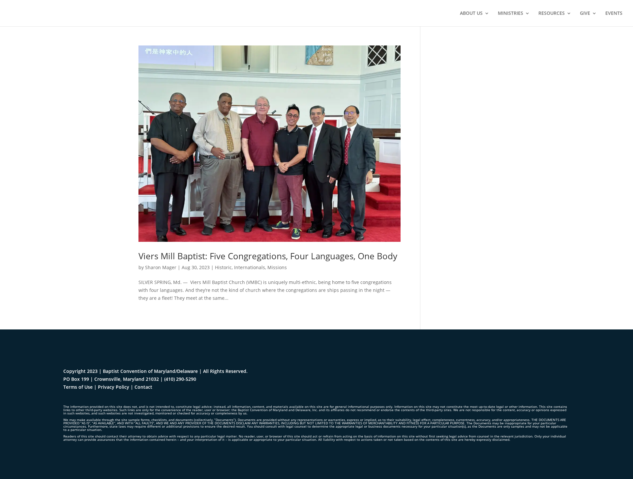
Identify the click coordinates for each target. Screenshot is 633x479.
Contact (143, 387)
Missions (277, 267)
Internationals (249, 267)
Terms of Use (78, 387)
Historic (223, 267)
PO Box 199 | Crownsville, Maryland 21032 (111, 379)
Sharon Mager (160, 267)
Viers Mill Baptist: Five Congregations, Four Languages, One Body (267, 256)
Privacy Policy (113, 387)
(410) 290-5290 (180, 379)
